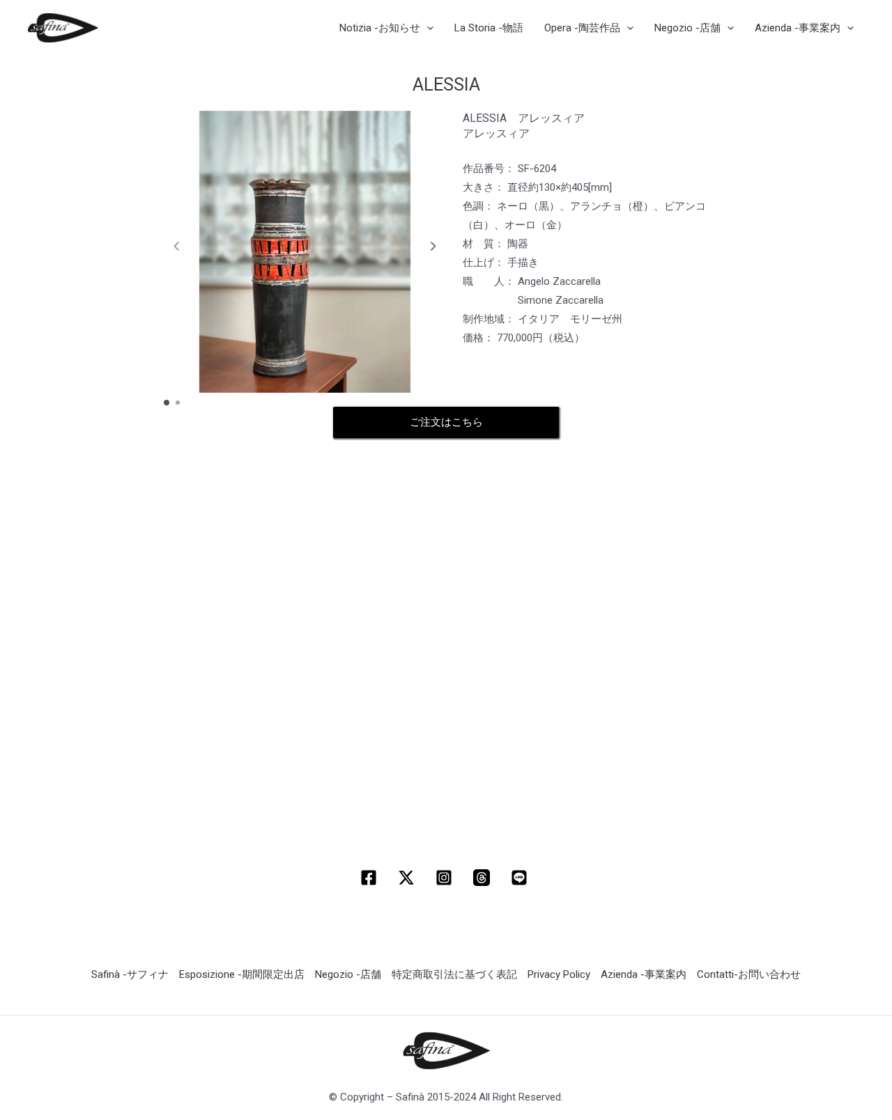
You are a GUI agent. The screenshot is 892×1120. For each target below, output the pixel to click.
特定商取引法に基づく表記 (454, 974)
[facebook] (370, 877)
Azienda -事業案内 (643, 974)
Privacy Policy (559, 974)
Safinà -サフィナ (130, 974)
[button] (433, 246)
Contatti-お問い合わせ (749, 974)
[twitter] (408, 877)
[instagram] (446, 877)
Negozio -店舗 (348, 974)
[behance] (521, 877)
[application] (426, 28)
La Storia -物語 (488, 28)
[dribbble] (483, 877)
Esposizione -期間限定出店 (242, 974)
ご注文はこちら (446, 422)
